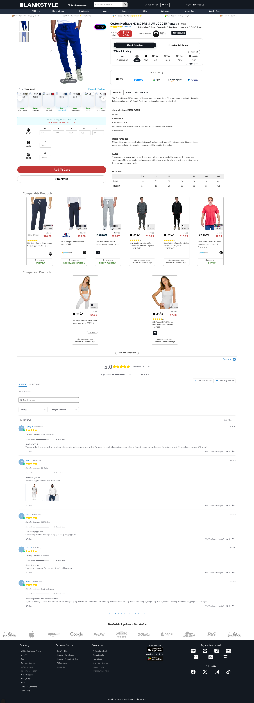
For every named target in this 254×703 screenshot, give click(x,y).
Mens (105, 11)
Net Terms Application (29, 671)
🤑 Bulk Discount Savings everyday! (178, 16)
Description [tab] (117, 92)
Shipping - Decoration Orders (67, 659)
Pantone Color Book (100, 651)
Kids (145, 11)
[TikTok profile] (228, 673)
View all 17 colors (96, 89)
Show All (194, 52)
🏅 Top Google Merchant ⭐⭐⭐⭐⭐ (127, 16)
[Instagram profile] (216, 673)
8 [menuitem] (135, 614)
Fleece (199, 27)
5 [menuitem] (127, 614)
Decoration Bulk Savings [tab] (178, 45)
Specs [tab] (128, 92)
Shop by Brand (58, 11)
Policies (23, 683)
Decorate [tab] (144, 92)
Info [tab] (135, 92)
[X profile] (205, 673)
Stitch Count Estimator (101, 671)
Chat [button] (166, 5)
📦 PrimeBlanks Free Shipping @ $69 (25, 16)
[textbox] (234, 421)
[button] (152, 5)
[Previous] (50, 52)
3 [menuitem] (121, 614)
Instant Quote (98, 659)
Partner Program (27, 675)
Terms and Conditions (29, 687)
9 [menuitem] (138, 614)
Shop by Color (215, 11)
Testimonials (25, 690)
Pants (193, 27)
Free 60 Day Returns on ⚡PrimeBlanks (76, 16)
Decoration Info (98, 655)
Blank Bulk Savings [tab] (135, 45)
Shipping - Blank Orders (65, 655)
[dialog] (3, 701)
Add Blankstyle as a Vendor (31, 651)
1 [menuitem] (115, 614)
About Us (24, 655)
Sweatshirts (84, 11)
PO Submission (62, 663)
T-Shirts (35, 11)
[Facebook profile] (193, 673)
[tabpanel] (156, 144)
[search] (125, 4)
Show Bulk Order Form (127, 353)
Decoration (189, 11)
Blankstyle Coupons (28, 663)
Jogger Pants (184, 27)
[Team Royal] (24, 26)
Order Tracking (62, 651)
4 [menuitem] (124, 614)
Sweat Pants (173, 27)
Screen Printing (98, 667)
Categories (165, 11)
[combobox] (33, 409)
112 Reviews (126, 27)
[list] (130, 493)
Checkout (61, 179)
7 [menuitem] (132, 614)
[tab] (203, 381)
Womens (125, 11)
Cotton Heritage (143, 27)
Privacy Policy (26, 679)
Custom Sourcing (27, 667)
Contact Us (199, 5)
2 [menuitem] (118, 614)
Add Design (100, 27)
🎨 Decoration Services (228, 16)
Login (188, 5)
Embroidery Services (100, 663)
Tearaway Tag (161, 27)
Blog (22, 659)
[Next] (86, 52)
